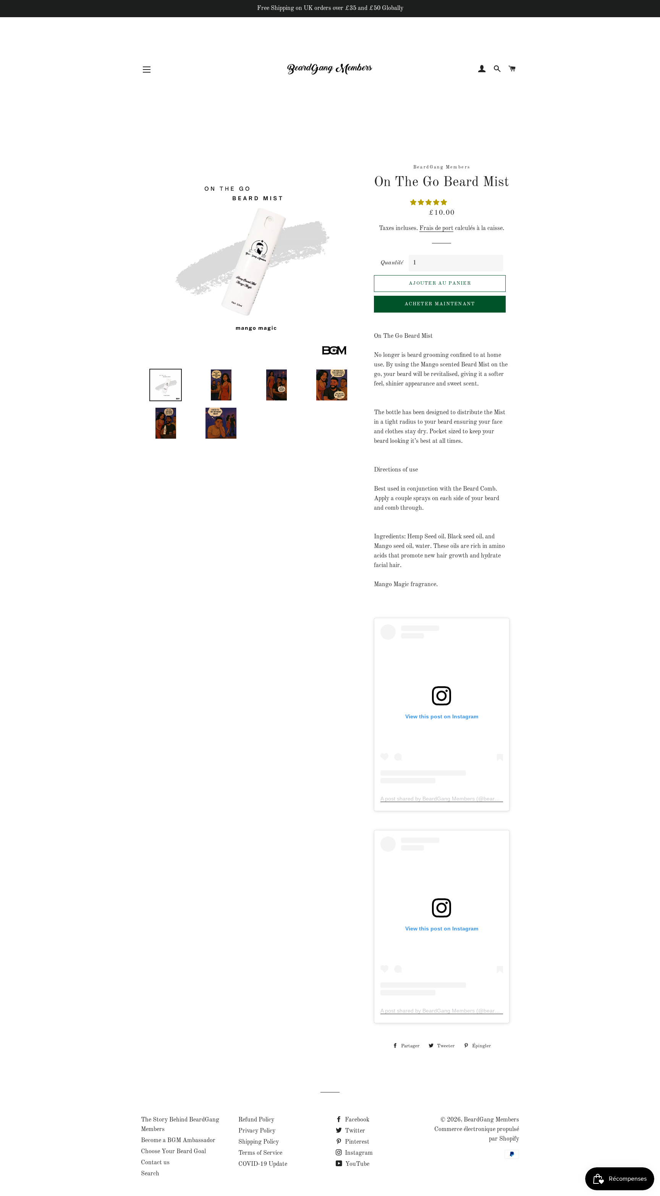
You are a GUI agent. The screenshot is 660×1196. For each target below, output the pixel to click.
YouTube (356, 1164)
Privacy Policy (256, 1131)
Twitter (354, 1131)
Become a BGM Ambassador (178, 1141)
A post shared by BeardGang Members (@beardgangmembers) (457, 799)
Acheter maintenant (439, 303)
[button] (429, 203)
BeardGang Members (491, 1120)
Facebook (356, 1120)
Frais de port (436, 228)
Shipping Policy (258, 1142)
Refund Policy (256, 1120)
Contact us (155, 1163)
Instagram (358, 1153)
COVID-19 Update (262, 1164)
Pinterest (356, 1142)
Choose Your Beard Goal (173, 1152)
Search (150, 1174)
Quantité (391, 263)
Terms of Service (260, 1153)
